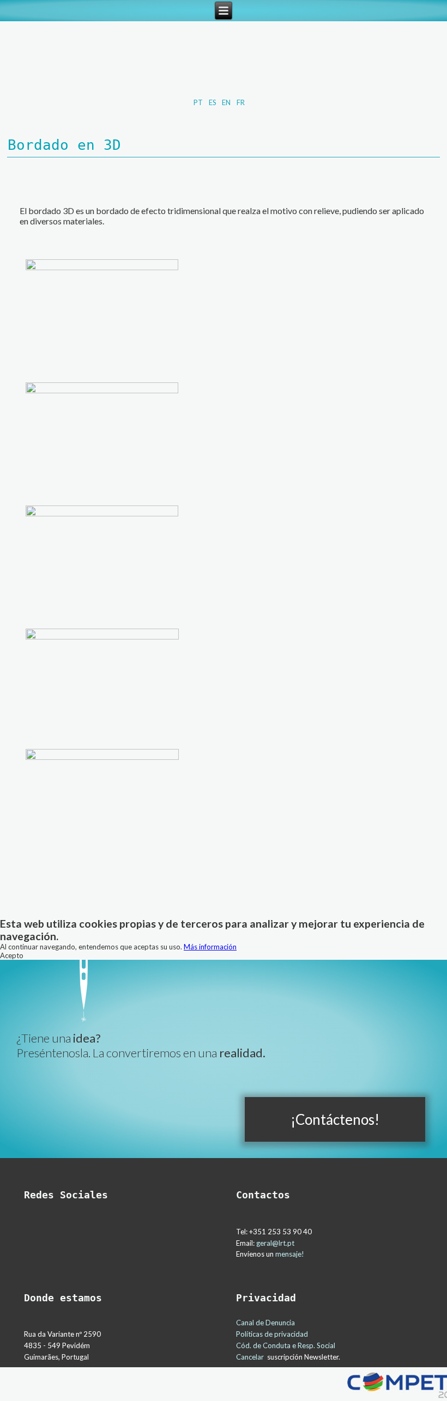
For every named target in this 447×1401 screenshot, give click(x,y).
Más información (210, 946)
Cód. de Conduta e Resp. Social (286, 1345)
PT (199, 102)
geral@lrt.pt (275, 1243)
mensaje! (289, 1254)
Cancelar (250, 1357)
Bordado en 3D (64, 145)
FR (241, 102)
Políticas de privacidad (272, 1334)
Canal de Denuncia (265, 1322)
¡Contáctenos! (335, 1119)
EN (227, 102)
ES (213, 102)
